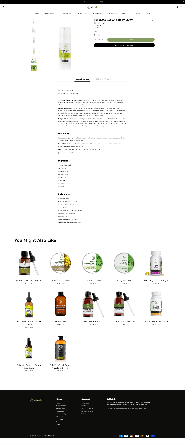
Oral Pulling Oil (61, 321)
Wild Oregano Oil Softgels (156, 280)
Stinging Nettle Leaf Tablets (156, 321)
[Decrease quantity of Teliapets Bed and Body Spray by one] (96, 39)
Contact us (85, 403)
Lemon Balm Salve (93, 280)
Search (148, 13)
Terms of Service (87, 408)
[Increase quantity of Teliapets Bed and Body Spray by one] (103, 39)
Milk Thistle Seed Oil (92, 321)
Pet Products (112, 13)
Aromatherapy (49, 13)
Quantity (97, 35)
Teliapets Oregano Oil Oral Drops (29, 322)
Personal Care (81, 13)
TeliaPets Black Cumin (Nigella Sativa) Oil (60, 366)
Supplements (65, 13)
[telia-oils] (92, 7)
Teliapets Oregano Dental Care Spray (29, 366)
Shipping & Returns (87, 411)
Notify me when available (124, 45)
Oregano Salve (124, 280)
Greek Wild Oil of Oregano (29, 280)
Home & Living (98, 13)
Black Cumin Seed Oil (124, 321)
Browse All (125, 13)
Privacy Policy (86, 406)
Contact (137, 13)
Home (37, 13)
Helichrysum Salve (61, 280)
